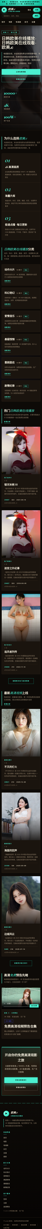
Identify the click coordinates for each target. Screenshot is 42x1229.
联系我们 (15, 1225)
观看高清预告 (21, 79)
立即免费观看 (21, 72)
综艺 (26, 22)
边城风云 (9, 934)
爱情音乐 (7, 1176)
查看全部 (7, 421)
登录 (29, 10)
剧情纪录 (7, 1187)
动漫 (33, 22)
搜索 (36, 16)
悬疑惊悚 (7, 1180)
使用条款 (33, 1225)
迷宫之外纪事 (12, 568)
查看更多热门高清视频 (21, 681)
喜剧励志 (7, 1183)
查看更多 (8, 281)
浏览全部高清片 (21, 1080)
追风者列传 (10, 651)
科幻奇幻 (7, 1172)
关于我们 (6, 1225)
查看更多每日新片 (21, 963)
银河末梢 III (11, 484)
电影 (10, 22)
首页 (3, 22)
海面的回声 (10, 850)
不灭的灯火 (10, 766)
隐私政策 (24, 1225)
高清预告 (7, 1207)
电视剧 (18, 22)
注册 (36, 10)
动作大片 (7, 1168)
